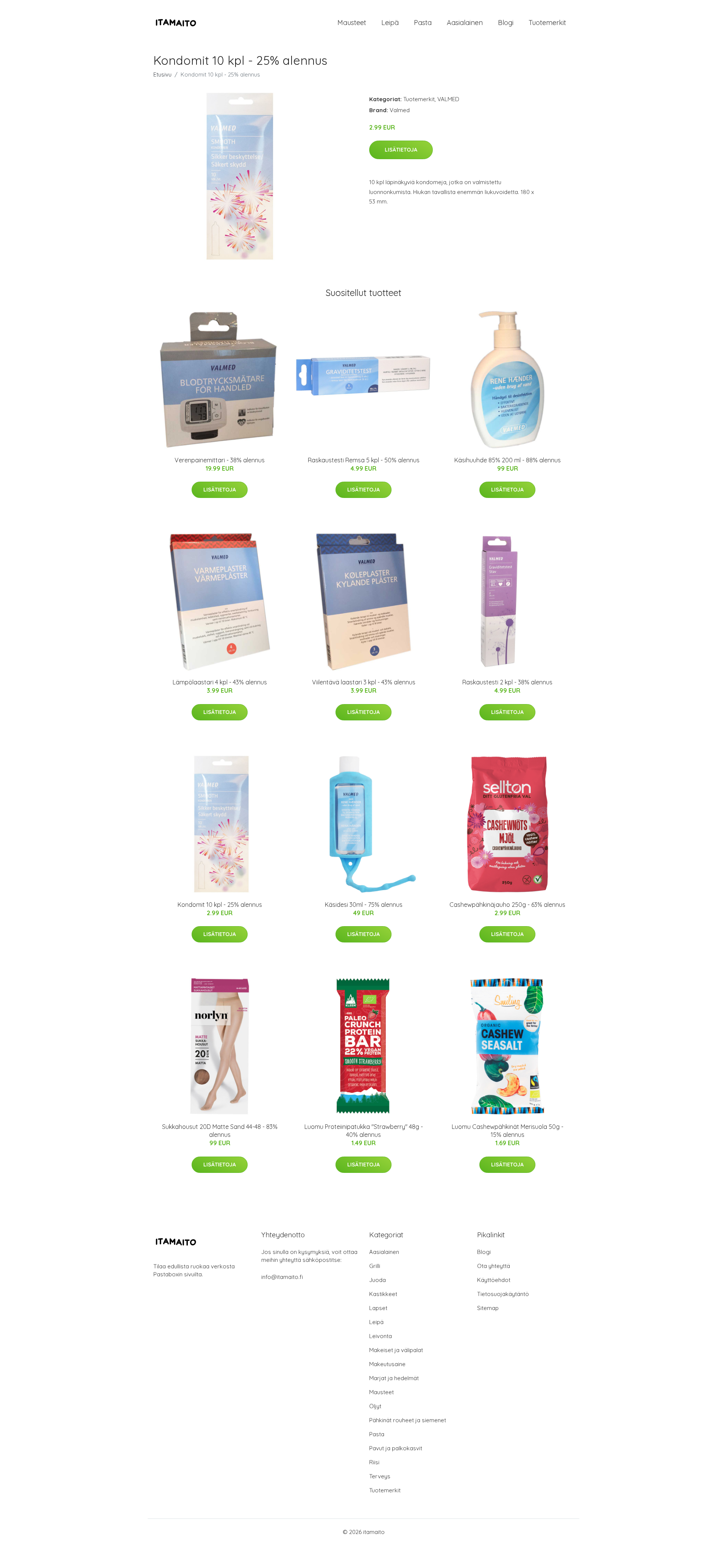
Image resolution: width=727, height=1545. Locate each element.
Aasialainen (465, 22)
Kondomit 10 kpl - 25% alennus (220, 904)
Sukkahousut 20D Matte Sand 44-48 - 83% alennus (220, 1130)
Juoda (377, 1280)
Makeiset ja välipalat (396, 1350)
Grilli (374, 1265)
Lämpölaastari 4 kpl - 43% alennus (220, 682)
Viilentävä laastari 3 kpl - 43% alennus (363, 682)
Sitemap (488, 1308)
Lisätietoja (401, 149)
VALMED (448, 99)
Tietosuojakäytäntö (503, 1294)
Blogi (505, 22)
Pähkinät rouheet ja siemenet (407, 1420)
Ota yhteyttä (493, 1265)
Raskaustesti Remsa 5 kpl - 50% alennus (364, 460)
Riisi (374, 1462)
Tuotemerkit (547, 22)
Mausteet (351, 22)
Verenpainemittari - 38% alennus (220, 460)
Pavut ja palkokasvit (395, 1448)
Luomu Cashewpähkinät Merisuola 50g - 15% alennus (507, 1130)
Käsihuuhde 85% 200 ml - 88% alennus (507, 460)
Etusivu (162, 74)
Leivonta (380, 1336)
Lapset (378, 1308)
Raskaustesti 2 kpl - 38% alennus (507, 682)
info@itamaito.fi (282, 1276)
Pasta (423, 22)
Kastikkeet (383, 1294)
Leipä (390, 22)
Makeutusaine (387, 1364)
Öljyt (375, 1406)
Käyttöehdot (493, 1280)
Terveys (379, 1476)
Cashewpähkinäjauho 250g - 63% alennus (507, 904)
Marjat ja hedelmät (394, 1378)
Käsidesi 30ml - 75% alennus (364, 904)
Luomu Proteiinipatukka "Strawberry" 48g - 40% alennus (363, 1130)
